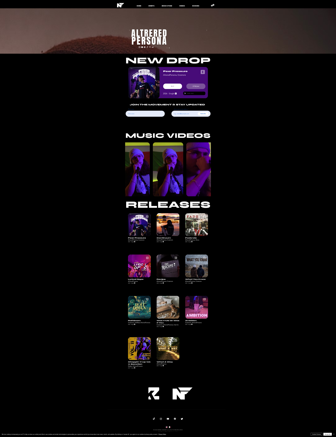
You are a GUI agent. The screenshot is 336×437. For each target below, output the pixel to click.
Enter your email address (181, 109)
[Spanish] (169, 427)
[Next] (206, 30)
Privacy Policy (162, 434)
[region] (139, 230)
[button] (212, 5)
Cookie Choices (316, 434)
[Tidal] (150, 47)
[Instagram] (139, 47)
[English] (166, 427)
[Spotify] (145, 47)
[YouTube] (142, 47)
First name (131, 109)
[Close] (334, 434)
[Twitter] (182, 418)
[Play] (185, 93)
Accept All (327, 434)
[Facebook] (175, 418)
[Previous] (129, 30)
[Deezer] (152, 47)
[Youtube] (168, 418)
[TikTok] (154, 418)
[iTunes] (147, 47)
